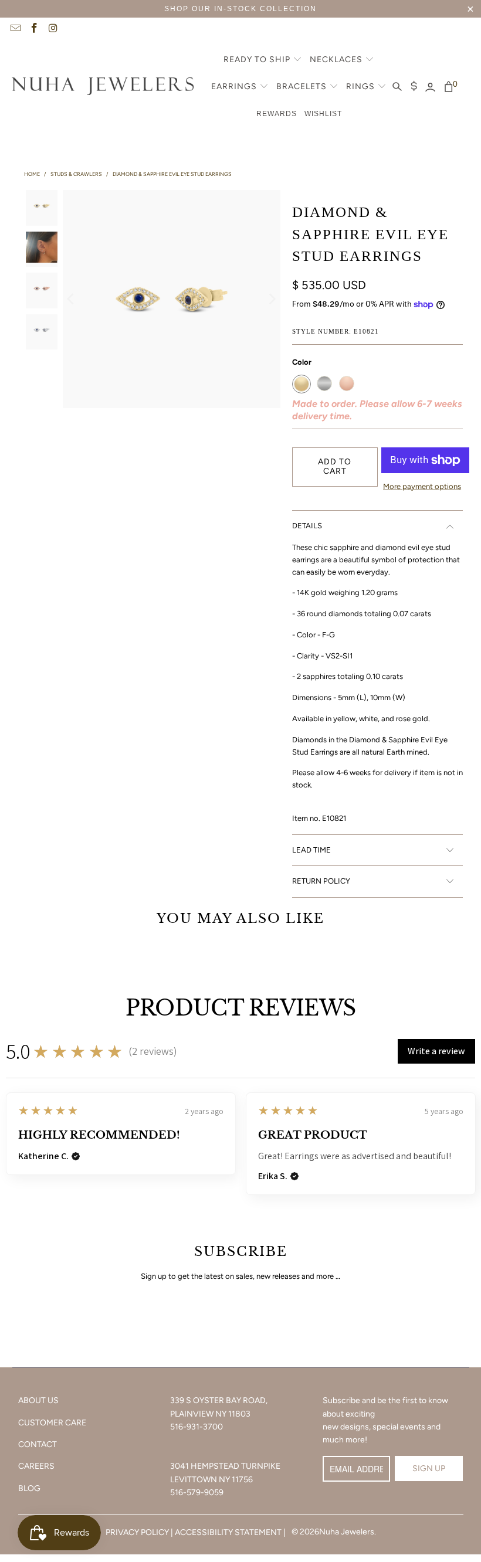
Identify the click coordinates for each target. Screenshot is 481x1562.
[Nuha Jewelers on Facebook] (34, 29)
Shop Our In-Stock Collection (240, 9)
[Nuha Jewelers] (103, 87)
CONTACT (37, 1444)
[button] (262, 60)
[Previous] (71, 299)
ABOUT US (38, 1400)
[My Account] (430, 87)
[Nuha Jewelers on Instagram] (53, 29)
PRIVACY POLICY (137, 1532)
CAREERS (36, 1466)
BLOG (29, 1488)
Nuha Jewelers (346, 1532)
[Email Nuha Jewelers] (15, 29)
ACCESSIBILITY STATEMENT (228, 1532)
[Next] (271, 299)
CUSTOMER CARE (52, 1423)
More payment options (422, 486)
